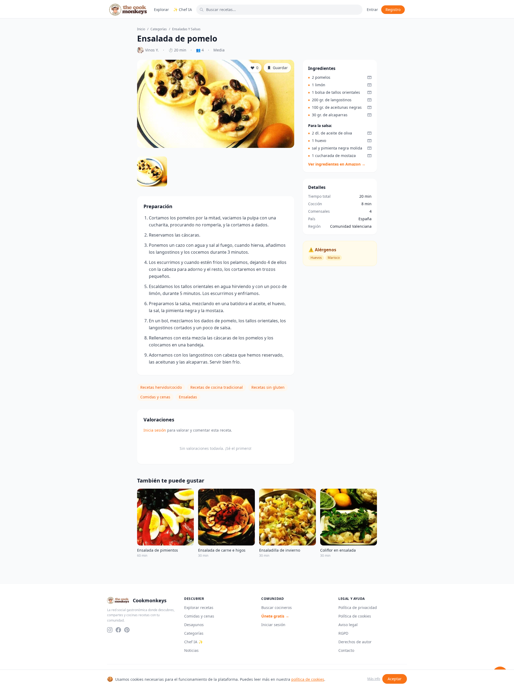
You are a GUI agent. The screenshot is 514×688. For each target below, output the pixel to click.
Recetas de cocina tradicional (216, 387)
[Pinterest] (127, 630)
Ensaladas (188, 396)
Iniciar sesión (273, 624)
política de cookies (307, 679)
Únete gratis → (275, 616)
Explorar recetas (198, 607)
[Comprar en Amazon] (369, 77)
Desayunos (194, 624)
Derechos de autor (355, 641)
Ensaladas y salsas (186, 29)
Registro (393, 9)
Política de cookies (354, 616)
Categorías (158, 29)
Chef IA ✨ (193, 641)
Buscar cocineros (276, 607)
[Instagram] (109, 630)
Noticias (191, 650)
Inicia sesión (154, 430)
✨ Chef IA (182, 9)
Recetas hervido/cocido (161, 387)
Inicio (141, 29)
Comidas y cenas (155, 396)
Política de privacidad (357, 607)
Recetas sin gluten (268, 387)
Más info (373, 679)
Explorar (161, 9)
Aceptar (395, 678)
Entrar (372, 9)
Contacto (346, 650)
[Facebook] (118, 630)
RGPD (343, 633)
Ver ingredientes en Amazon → (336, 164)
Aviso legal (348, 624)
